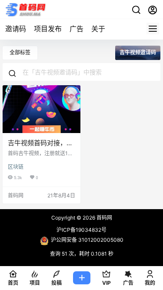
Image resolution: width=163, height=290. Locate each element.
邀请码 (15, 28)
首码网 (103, 217)
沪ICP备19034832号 (81, 230)
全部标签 (20, 52)
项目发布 (48, 28)
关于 (98, 28)
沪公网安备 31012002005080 (87, 240)
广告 (76, 28)
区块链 (15, 166)
